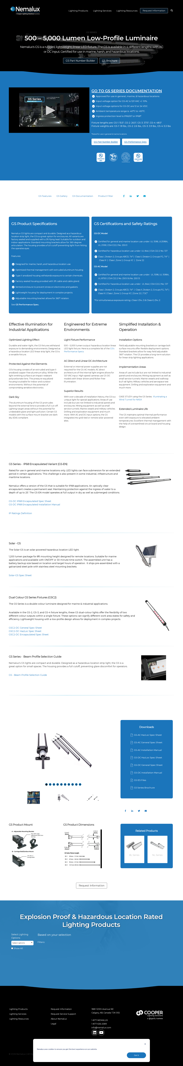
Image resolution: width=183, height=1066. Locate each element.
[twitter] (139, 811)
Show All (18, 948)
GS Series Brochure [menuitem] (144, 787)
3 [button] (54, 784)
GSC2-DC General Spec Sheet (25, 627)
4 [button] (57, 784)
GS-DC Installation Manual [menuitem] (148, 772)
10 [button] (80, 784)
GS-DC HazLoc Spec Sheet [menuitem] (148, 757)
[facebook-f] (125, 811)
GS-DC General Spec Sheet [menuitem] (148, 765)
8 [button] (72, 784)
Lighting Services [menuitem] (17, 1014)
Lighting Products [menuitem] (18, 1009)
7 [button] (69, 784)
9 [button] (76, 784)
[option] (101, 158)
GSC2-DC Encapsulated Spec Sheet (29, 634)
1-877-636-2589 (99, 1024)
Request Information (154, 10)
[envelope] (145, 811)
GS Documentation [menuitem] (82, 196)
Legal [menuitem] (53, 1024)
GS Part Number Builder (80, 60)
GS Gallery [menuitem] (62, 196)
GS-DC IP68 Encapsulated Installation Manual (34, 504)
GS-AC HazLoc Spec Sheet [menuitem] (148, 735)
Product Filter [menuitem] (105, 196)
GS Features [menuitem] (45, 196)
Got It (136, 1055)
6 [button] (65, 784)
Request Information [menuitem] (61, 1009)
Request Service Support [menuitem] (63, 1014)
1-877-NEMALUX (100, 1020)
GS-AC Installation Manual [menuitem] (148, 750)
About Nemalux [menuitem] (59, 1019)
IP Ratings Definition (20, 513)
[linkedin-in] (132, 811)
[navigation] (123, 196)
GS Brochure (109, 60)
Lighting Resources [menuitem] (19, 1019)
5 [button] (61, 784)
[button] (22, 943)
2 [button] (50, 784)
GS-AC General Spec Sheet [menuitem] (148, 742)
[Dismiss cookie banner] (145, 1044)
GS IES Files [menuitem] (140, 780)
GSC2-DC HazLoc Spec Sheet (25, 631)
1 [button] (46, 784)
